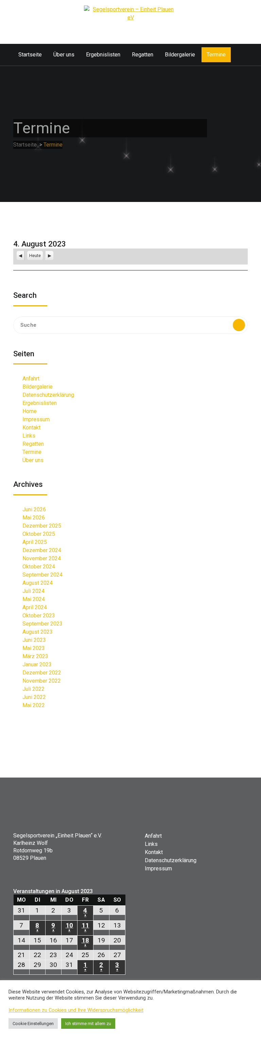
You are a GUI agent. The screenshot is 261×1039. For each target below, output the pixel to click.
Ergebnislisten (103, 54)
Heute (35, 255)
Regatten (142, 54)
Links (28, 435)
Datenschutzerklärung (48, 395)
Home (29, 411)
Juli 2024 (33, 591)
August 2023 (37, 632)
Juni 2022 (34, 697)
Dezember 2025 (41, 526)
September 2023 (42, 623)
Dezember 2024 (41, 550)
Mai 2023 (33, 648)
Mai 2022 (33, 705)
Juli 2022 (33, 689)
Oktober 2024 (38, 566)
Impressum (36, 419)
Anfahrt (30, 378)
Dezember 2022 (41, 672)
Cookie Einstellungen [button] (33, 1023)
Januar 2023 (37, 664)
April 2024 (34, 607)
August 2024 (37, 583)
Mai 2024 (33, 599)
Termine (216, 54)
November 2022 (41, 681)
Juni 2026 (34, 509)
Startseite (30, 54)
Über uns (63, 54)
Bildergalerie (180, 54)
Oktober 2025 (38, 534)
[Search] (239, 325)
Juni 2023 (34, 640)
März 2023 (35, 656)
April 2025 (34, 542)
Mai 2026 (33, 517)
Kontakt (31, 427)
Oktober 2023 (38, 615)
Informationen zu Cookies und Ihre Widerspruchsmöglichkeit (75, 1010)
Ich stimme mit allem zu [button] (88, 1023)
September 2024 (42, 575)
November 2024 (41, 558)
